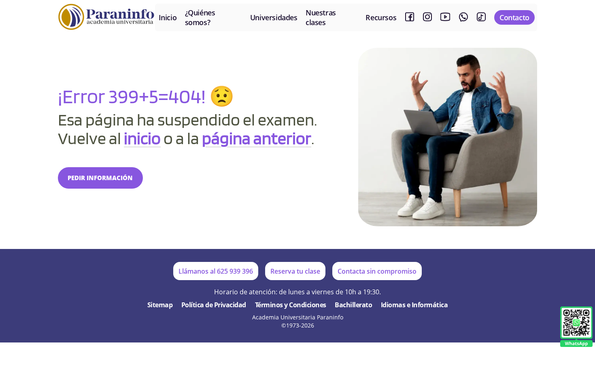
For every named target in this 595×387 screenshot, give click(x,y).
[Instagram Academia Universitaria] (427, 17)
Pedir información (100, 178)
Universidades (274, 17)
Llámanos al (215, 271)
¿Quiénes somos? (200, 17)
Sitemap (160, 304)
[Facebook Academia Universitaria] (409, 17)
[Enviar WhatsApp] (576, 327)
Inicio (168, 17)
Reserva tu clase (295, 271)
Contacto (514, 17)
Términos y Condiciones (290, 304)
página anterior (256, 138)
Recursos (381, 17)
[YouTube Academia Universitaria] (445, 17)
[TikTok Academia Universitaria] (481, 17)
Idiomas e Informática (414, 304)
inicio (142, 138)
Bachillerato (353, 304)
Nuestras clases (321, 17)
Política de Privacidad (213, 304)
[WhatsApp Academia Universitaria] (463, 17)
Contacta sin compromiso (377, 271)
